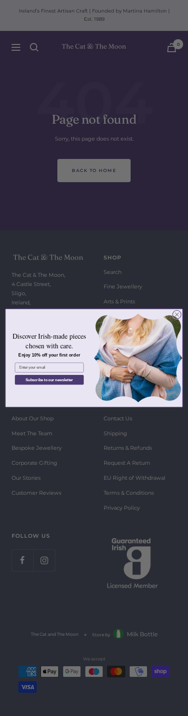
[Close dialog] (177, 314)
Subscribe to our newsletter (49, 380)
